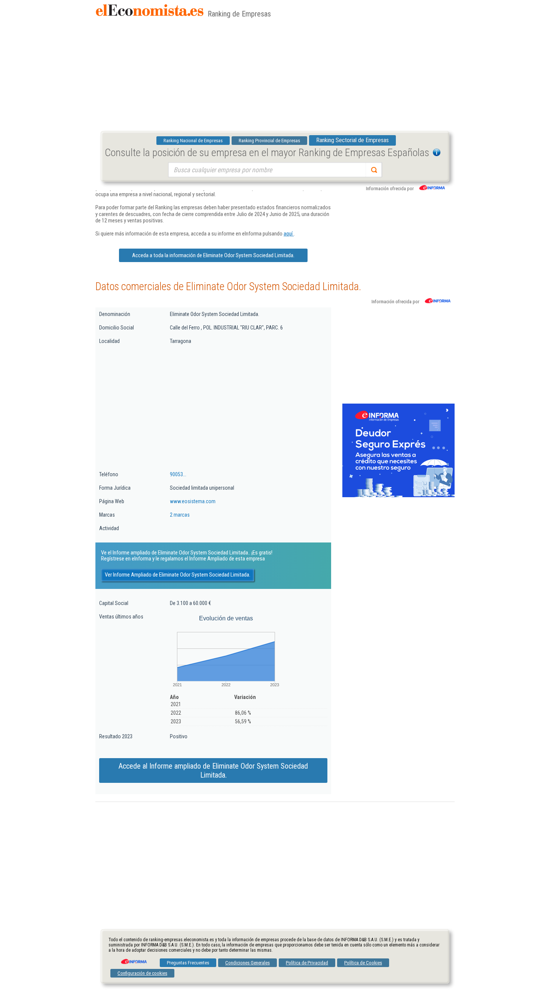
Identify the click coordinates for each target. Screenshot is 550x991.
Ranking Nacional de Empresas (193, 140)
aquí (289, 233)
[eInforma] (133, 959)
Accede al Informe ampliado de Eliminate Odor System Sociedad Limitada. (213, 770)
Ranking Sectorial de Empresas (352, 140)
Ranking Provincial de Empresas (269, 140)
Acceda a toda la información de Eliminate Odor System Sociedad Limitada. (213, 255)
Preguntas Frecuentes (188, 963)
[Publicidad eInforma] (398, 495)
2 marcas (180, 515)
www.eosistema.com (193, 501)
